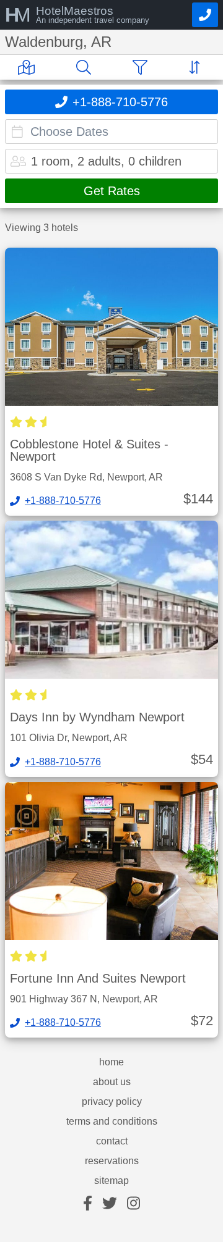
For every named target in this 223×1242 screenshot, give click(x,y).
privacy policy (112, 1102)
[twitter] (109, 1204)
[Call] (205, 14)
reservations (112, 1161)
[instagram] (133, 1204)
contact (112, 1141)
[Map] (29, 67)
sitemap (111, 1181)
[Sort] (197, 67)
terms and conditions (111, 1122)
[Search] (86, 67)
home (111, 1062)
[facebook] (87, 1204)
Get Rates (112, 191)
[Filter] (142, 67)
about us (112, 1082)
